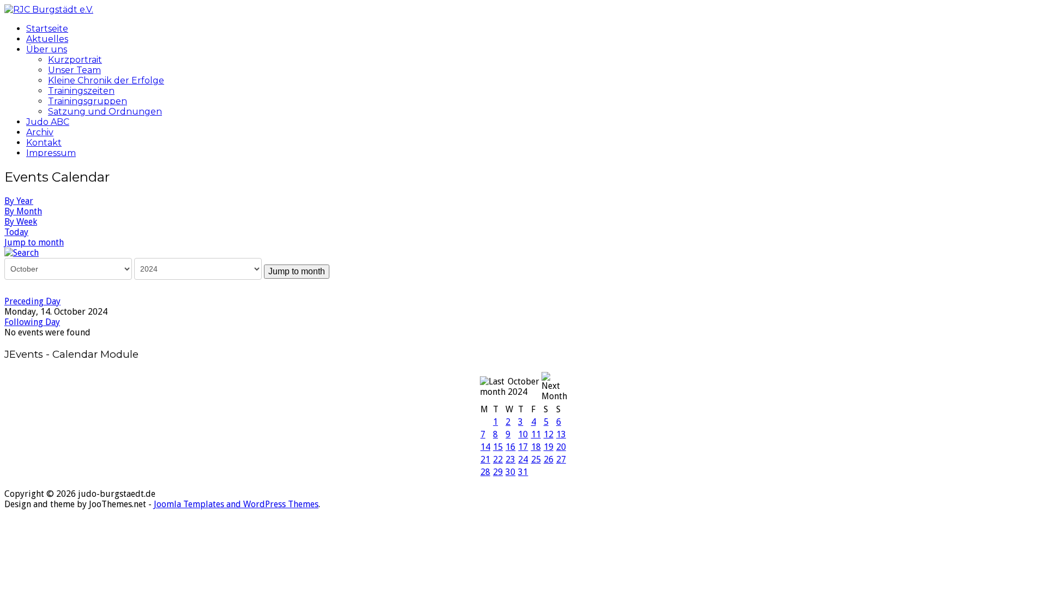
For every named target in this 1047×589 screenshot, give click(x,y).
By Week (20, 222)
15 (498, 447)
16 (510, 447)
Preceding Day (32, 301)
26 (548, 459)
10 (523, 434)
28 (485, 472)
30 (510, 472)
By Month (23, 211)
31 (523, 472)
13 (561, 434)
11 (536, 434)
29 (498, 472)
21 (485, 459)
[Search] (21, 252)
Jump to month (34, 242)
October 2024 (523, 386)
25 (536, 459)
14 (485, 447)
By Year (18, 201)
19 (548, 447)
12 (548, 434)
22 (498, 459)
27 (561, 459)
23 (510, 459)
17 (523, 447)
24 (523, 459)
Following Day (32, 322)
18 (536, 447)
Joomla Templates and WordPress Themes (236, 504)
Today (16, 232)
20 (561, 447)
